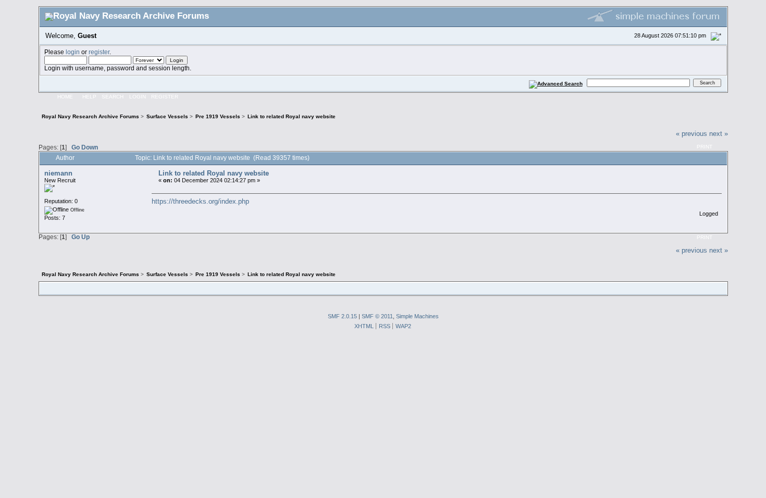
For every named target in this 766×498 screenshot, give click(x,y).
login (73, 51)
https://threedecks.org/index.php (200, 201)
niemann (58, 173)
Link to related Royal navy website (213, 173)
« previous (691, 134)
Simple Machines (417, 316)
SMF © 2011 (377, 316)
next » (718, 134)
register (99, 51)
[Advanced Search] (555, 82)
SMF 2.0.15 (342, 316)
